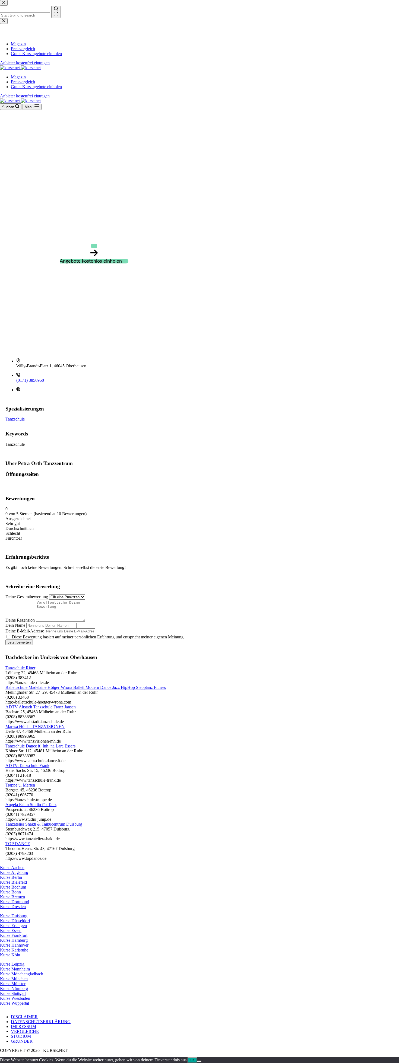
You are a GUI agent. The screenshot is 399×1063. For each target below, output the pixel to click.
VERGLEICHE (25, 1031)
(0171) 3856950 (30, 380)
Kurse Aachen (12, 867)
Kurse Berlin (11, 877)
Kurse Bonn (10, 892)
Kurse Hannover (14, 945)
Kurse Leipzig (12, 964)
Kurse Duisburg (13, 916)
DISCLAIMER (24, 1016)
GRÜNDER (22, 1041)
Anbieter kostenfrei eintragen (25, 96)
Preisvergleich (23, 81)
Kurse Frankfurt (13, 935)
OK (192, 1060)
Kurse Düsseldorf (15, 920)
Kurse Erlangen (13, 925)
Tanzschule (15, 419)
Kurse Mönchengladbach (21, 974)
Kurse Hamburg (14, 940)
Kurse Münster (13, 983)
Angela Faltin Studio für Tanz (30, 804)
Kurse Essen (10, 930)
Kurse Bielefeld (13, 882)
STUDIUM (21, 1036)
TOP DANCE (17, 843)
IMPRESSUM (23, 1026)
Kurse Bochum (13, 887)
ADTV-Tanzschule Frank (27, 765)
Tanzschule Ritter (20, 668)
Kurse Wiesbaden (15, 998)
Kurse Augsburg (14, 872)
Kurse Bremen (12, 897)
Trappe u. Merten (20, 785)
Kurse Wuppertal (14, 1003)
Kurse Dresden (13, 906)
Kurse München (14, 978)
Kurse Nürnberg (14, 988)
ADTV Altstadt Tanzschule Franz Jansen (40, 707)
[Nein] (199, 1061)
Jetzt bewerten (19, 642)
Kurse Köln (10, 955)
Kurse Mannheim (15, 969)
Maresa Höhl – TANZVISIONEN (35, 726)
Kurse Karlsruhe (14, 950)
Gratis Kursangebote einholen (36, 86)
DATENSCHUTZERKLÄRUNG (41, 1021)
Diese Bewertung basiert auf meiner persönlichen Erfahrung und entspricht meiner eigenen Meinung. (98, 637)
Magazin (18, 77)
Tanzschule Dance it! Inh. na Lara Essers (40, 746)
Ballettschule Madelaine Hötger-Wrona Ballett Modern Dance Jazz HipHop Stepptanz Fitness (85, 687)
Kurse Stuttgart (13, 993)
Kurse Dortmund (14, 901)
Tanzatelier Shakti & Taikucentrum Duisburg (43, 824)
